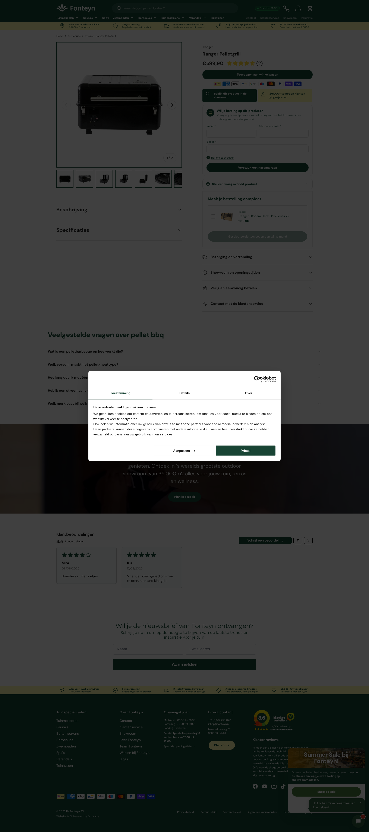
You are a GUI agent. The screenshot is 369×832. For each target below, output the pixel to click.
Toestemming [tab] (120, 393)
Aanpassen (181, 450)
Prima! (245, 450)
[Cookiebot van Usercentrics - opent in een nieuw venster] (257, 379)
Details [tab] (184, 393)
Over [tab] (248, 393)
